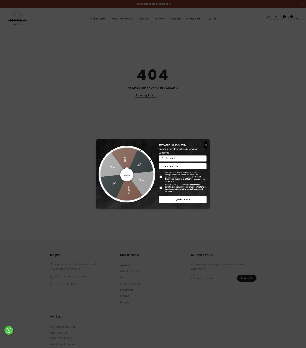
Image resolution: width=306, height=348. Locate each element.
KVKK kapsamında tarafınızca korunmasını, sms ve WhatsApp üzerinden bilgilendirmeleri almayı (185, 186)
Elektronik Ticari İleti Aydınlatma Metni (183, 178)
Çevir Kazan (182, 199)
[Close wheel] (206, 145)
